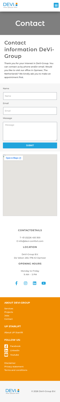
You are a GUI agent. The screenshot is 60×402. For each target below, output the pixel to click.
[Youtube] (43, 283)
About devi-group (17, 302)
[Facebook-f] (16, 283)
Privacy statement (14, 366)
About (13, 332)
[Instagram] (25, 283)
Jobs (6, 315)
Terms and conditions (15, 370)
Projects (8, 312)
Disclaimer (10, 363)
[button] (56, 5)
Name (6, 88)
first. (21, 77)
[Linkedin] (34, 283)
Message (7, 118)
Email (6, 103)
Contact (8, 319)
